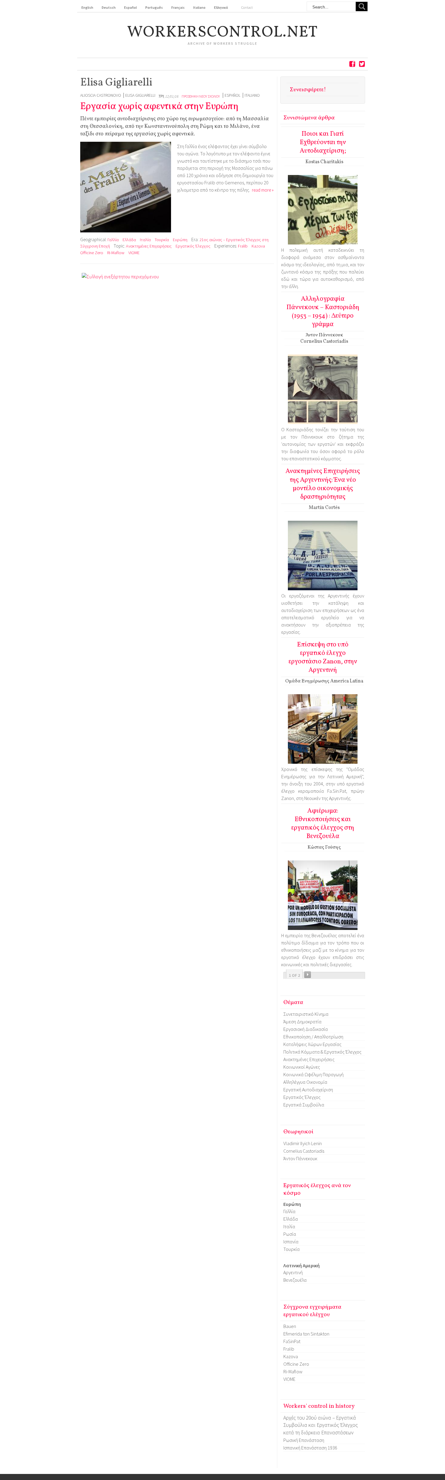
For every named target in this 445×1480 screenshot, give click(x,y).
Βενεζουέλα (295, 1280)
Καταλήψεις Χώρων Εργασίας (312, 1044)
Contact (247, 7)
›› (307, 974)
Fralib (243, 246)
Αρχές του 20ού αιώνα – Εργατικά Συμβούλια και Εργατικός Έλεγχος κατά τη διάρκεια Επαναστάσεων (320, 1425)
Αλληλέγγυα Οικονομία (305, 1082)
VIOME (134, 252)
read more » (263, 190)
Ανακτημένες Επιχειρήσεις (149, 246)
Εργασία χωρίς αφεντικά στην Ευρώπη (159, 106)
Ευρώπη (180, 239)
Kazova (258, 246)
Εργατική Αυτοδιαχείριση (308, 1090)
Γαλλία (113, 239)
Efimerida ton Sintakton (306, 1334)
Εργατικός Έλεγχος (193, 246)
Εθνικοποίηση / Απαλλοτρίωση (313, 1037)
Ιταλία (145, 239)
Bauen (289, 1326)
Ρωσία (289, 1234)
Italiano (252, 95)
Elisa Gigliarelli (140, 95)
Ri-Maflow (115, 252)
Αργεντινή (293, 1272)
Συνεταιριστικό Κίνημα (305, 1014)
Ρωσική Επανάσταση (303, 1440)
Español (232, 95)
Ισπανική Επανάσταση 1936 (310, 1448)
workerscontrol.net (222, 33)
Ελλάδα (129, 239)
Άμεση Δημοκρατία (302, 1022)
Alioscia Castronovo (100, 95)
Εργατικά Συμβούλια (303, 1105)
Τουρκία (162, 239)
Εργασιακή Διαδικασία (305, 1029)
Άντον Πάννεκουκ (300, 1158)
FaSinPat (291, 1341)
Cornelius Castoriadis (303, 1151)
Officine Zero (91, 252)
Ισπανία (290, 1242)
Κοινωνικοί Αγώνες (301, 1067)
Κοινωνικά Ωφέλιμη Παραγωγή (313, 1074)
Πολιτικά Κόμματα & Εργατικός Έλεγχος (322, 1052)
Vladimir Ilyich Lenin (302, 1143)
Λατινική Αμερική (301, 1265)
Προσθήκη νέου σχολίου (201, 96)
